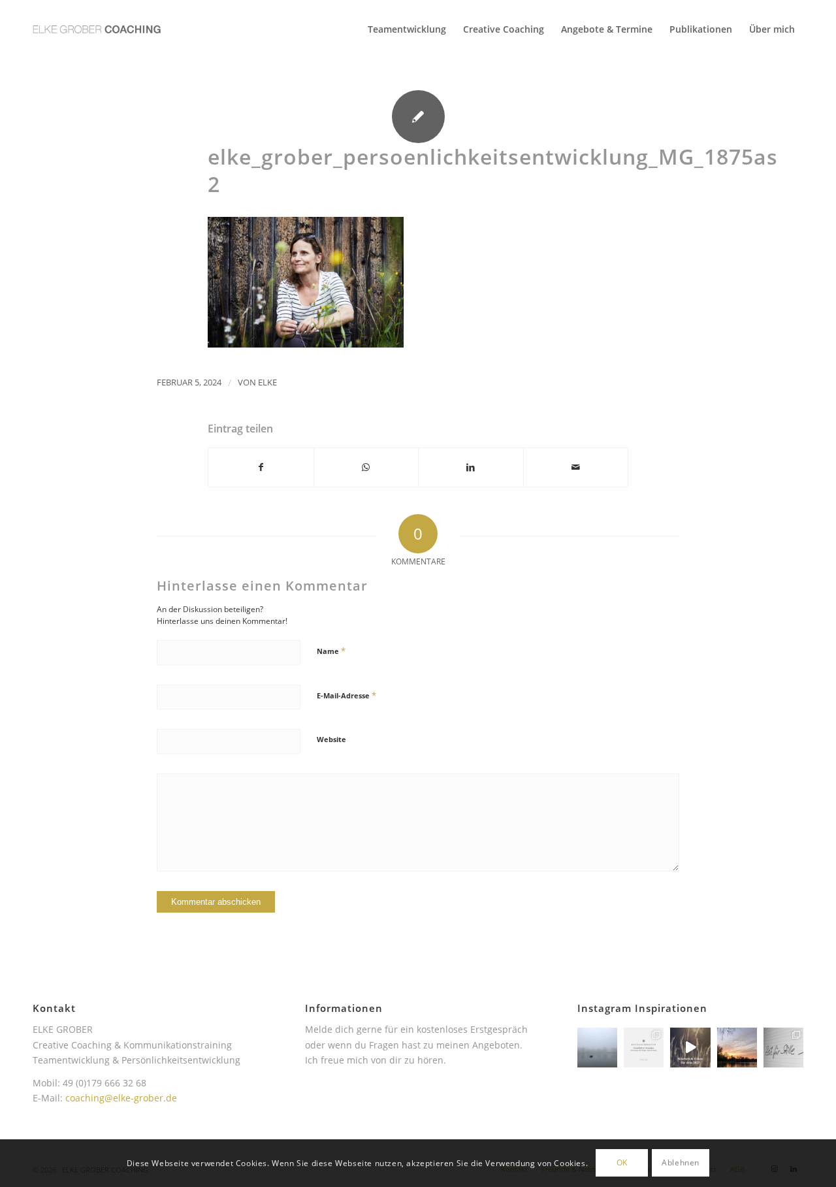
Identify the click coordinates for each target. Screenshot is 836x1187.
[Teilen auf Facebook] (261, 467)
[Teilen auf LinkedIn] (471, 467)
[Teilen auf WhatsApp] (366, 467)
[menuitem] (407, 29)
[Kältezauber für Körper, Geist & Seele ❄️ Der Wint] (644, 1047)
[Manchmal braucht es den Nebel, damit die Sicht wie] (597, 1047)
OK (622, 1162)
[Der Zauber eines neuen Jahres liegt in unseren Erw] (737, 1047)
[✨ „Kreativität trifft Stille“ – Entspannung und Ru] (783, 1047)
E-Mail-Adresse (346, 695)
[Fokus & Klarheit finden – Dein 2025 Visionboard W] (690, 1047)
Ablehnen (680, 1162)
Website (331, 739)
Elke (267, 382)
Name (331, 651)
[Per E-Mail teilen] (576, 467)
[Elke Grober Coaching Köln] (97, 29)
